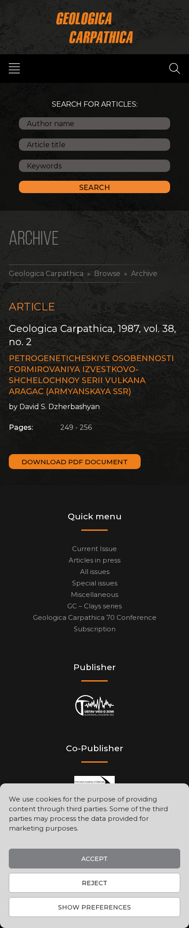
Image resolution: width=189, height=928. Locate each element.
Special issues (94, 583)
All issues (94, 571)
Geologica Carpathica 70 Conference (94, 617)
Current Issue (94, 548)
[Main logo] (94, 27)
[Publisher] (94, 705)
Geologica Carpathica (46, 273)
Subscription (95, 629)
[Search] (174, 67)
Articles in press (94, 560)
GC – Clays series (94, 606)
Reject (94, 883)
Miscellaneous (94, 594)
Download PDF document (75, 462)
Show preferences (94, 907)
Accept (94, 859)
